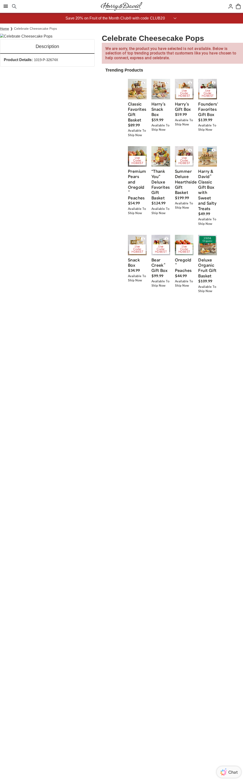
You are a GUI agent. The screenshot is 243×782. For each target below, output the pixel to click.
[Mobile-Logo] (121, 6)
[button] (121, 18)
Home (4, 28)
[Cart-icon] (238, 6)
